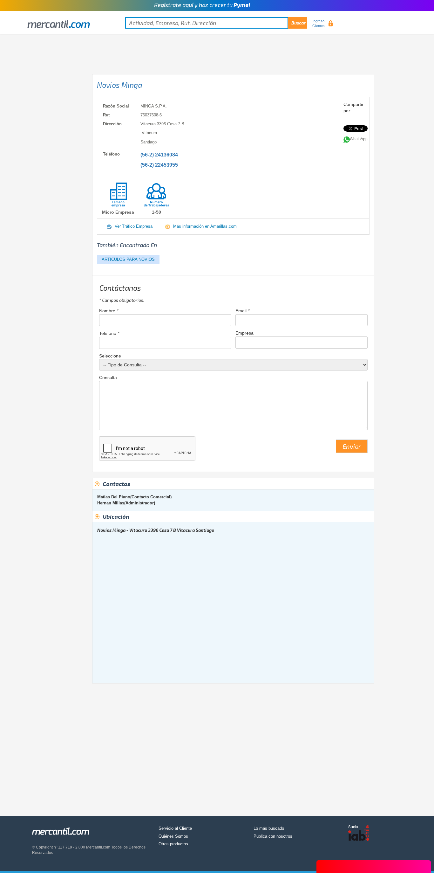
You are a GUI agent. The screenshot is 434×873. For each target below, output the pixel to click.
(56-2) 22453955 (159, 165)
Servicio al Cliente (175, 828)
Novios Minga (119, 84)
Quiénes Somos (173, 836)
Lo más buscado (269, 828)
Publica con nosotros (273, 836)
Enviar (351, 446)
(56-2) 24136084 (159, 154)
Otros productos (173, 844)
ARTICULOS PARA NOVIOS (128, 259)
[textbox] (216, 23)
